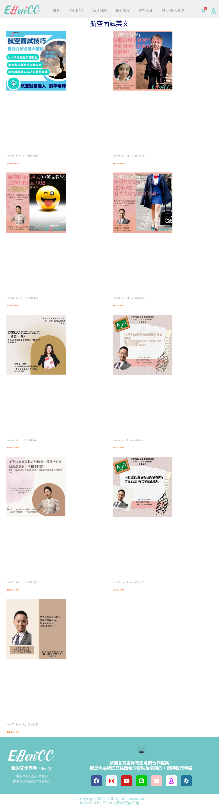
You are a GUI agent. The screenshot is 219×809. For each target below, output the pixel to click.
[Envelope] (156, 780)
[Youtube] (126, 780)
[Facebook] (96, 780)
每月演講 (99, 10)
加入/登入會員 (173, 10)
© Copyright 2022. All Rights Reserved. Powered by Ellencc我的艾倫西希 (109, 800)
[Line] (141, 780)
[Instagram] (111, 780)
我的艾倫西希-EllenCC (32, 768)
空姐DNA (76, 10)
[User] (213, 10)
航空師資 (145, 10)
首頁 (56, 10)
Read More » (12, 163)
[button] (141, 750)
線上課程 (122, 10)
